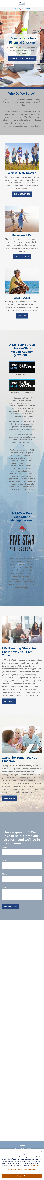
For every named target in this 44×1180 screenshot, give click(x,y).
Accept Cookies (22, 1176)
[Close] (41, 1151)
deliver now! (10, 906)
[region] (22, 1164)
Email (4, 861)
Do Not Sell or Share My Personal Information (22, 1170)
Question (5, 887)
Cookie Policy (35, 1165)
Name (4, 847)
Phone (4, 874)
